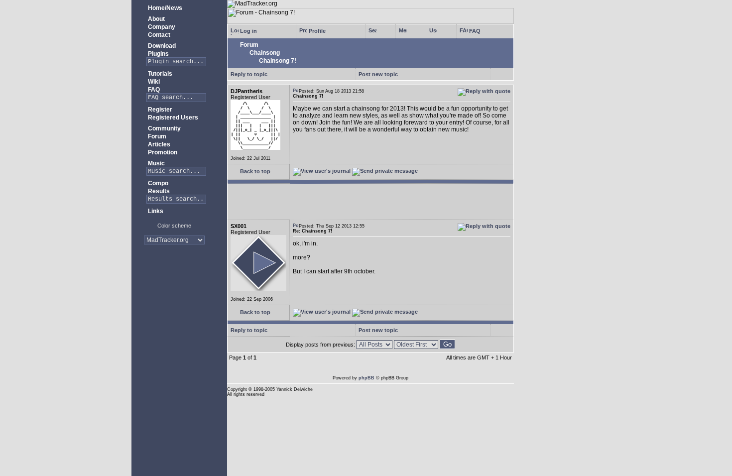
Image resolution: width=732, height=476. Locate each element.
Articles (158, 144)
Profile (316, 31)
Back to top (254, 171)
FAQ (153, 89)
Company (160, 26)
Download (161, 45)
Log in (248, 31)
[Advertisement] (174, 283)
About (155, 18)
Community (163, 128)
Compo (157, 183)
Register (159, 109)
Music (155, 163)
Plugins (157, 53)
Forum (156, 136)
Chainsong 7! (276, 60)
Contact (158, 34)
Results (158, 191)
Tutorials (159, 73)
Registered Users (172, 117)
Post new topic (378, 74)
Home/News (164, 7)
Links (154, 211)
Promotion (161, 152)
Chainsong (264, 52)
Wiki (153, 81)
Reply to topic (249, 74)
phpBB (366, 377)
